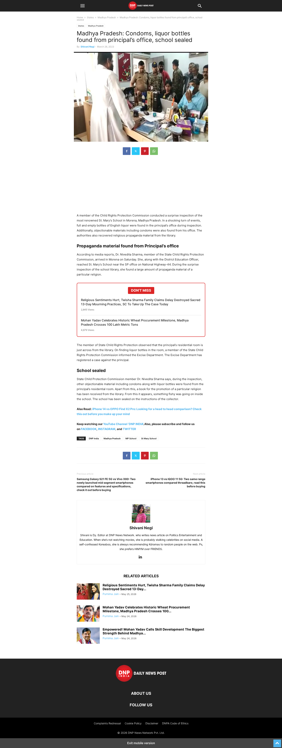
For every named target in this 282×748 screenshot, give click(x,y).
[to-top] (277, 742)
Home (80, 17)
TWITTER (129, 429)
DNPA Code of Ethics (175, 723)
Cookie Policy (133, 723)
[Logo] (141, 682)
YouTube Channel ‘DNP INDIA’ (123, 424)
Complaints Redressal (107, 723)
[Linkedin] (140, 557)
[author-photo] (141, 522)
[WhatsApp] (154, 151)
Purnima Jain (111, 594)
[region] (141, 186)
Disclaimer (151, 723)
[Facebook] (126, 151)
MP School (130, 438)
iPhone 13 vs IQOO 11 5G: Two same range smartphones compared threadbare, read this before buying (175, 482)
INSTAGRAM (106, 429)
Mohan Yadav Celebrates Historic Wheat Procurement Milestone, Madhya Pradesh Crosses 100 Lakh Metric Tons (135, 322)
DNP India (94, 438)
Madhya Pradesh (107, 17)
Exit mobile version (141, 743)
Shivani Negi (87, 46)
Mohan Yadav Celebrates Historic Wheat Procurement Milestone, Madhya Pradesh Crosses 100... (146, 609)
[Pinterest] (145, 151)
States (90, 17)
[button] (82, 6)
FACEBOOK (88, 429)
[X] (136, 151)
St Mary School (149, 438)
